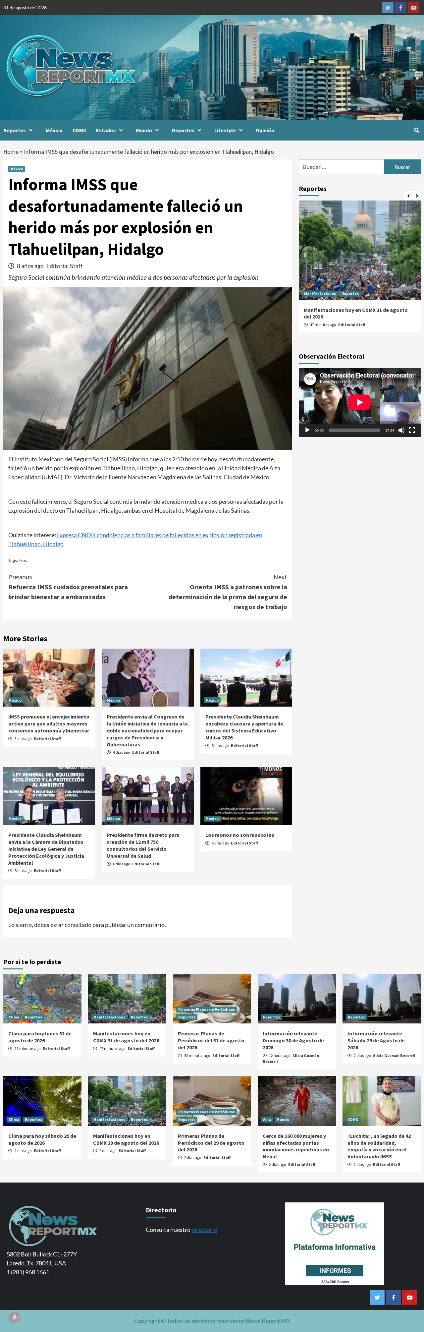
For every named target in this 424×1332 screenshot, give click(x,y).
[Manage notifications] (14, 1317)
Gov (23, 560)
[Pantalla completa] (412, 430)
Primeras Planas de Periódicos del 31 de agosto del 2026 (211, 1040)
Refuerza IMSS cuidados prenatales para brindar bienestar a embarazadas (68, 587)
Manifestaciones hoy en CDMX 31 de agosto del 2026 (126, 1037)
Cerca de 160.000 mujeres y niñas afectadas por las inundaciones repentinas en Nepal (296, 1146)
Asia (267, 1119)
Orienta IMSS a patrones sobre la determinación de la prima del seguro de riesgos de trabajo (228, 592)
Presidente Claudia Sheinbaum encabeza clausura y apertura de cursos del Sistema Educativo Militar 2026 (244, 726)
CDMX (79, 130)
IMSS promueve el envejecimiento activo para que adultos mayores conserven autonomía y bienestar (48, 723)
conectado (78, 924)
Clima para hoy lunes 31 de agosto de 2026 (40, 1037)
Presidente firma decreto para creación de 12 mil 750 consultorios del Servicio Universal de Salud (143, 845)
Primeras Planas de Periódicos (206, 1009)
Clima (14, 1016)
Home (11, 151)
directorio (204, 1229)
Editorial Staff (64, 265)
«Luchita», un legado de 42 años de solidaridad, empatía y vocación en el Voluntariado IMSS (379, 1146)
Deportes (183, 130)
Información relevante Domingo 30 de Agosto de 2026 (293, 1040)
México (54, 130)
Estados (106, 130)
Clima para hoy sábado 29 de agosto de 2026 (42, 1139)
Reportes (14, 130)
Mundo (144, 130)
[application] (360, 402)
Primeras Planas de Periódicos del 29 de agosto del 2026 (211, 1142)
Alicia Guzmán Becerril (394, 1055)
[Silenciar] (401, 430)
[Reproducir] (307, 430)
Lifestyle (225, 130)
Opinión (265, 130)
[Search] (416, 130)
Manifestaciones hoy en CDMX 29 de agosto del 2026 (126, 1139)
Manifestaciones (320, 293)
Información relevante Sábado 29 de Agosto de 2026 (376, 1040)
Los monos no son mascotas (239, 835)
